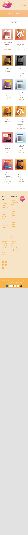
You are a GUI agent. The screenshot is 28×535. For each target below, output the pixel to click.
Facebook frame (4, 204)
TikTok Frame (7, 147)
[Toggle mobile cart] (22, 5)
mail (4, 248)
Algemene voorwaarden (14, 201)
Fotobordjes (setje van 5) (20, 44)
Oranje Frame (7, 120)
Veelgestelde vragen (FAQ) (14, 211)
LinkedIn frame (4, 222)
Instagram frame (5, 209)
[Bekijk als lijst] (15, 22)
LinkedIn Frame (20, 94)
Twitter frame (4, 217)
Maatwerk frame (5, 226)
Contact (13, 215)
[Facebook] (3, 262)
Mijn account (13, 221)
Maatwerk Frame (8, 70)
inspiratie (4, 254)
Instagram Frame (8, 43)
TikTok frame (4, 213)
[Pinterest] (6, 265)
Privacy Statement (14, 206)
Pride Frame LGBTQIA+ (7, 174)
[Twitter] (3, 265)
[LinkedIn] (3, 268)
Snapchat (7, 93)
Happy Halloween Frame (20, 174)
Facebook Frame (20, 147)
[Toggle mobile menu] (25, 5)
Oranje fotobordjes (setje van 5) (20, 123)
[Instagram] (6, 262)
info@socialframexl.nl (17, 250)
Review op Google (14, 225)
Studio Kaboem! (18, 282)
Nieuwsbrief (14, 218)
